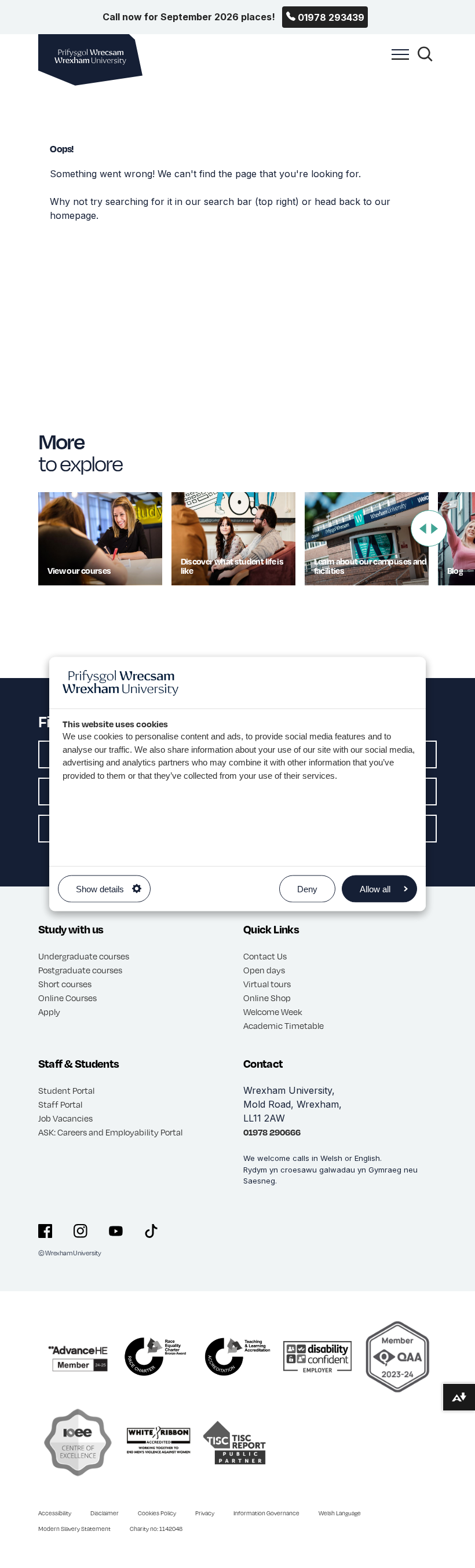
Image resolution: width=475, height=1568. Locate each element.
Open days (264, 970)
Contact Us (265, 956)
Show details (100, 888)
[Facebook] (45, 1231)
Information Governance (266, 1513)
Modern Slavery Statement (74, 1528)
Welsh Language (340, 1513)
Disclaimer (104, 1513)
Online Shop (267, 997)
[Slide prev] (422, 528)
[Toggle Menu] (397, 60)
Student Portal (66, 1090)
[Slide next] (434, 528)
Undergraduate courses (83, 956)
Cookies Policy (157, 1513)
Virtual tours (267, 984)
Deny (307, 888)
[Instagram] (80, 1231)
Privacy (204, 1513)
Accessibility (54, 1513)
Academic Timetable (283, 1025)
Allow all (375, 888)
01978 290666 (272, 1132)
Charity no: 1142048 (156, 1528)
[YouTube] (116, 1231)
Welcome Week (272, 1011)
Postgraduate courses (80, 970)
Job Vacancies (65, 1118)
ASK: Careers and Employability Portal (110, 1132)
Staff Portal (60, 1104)
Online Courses (67, 997)
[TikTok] (151, 1231)
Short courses (65, 984)
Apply (49, 1011)
